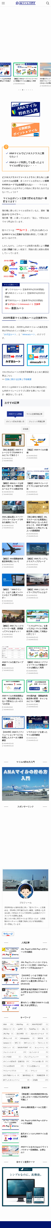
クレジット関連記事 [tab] (37, 421)
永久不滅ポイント (11, 1075)
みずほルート (10, 334)
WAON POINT (24, 1048)
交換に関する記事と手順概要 (18, 379)
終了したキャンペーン (16, 1080)
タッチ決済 (12, 1057)
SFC (17, 1043)
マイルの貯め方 (13, 1066)
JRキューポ (10, 1038)
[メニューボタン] (3, 3)
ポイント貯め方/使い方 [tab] (15, 421)
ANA (8, 1024)
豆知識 (40, 1080)
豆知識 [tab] (25, 429)
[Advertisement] (25, 33)
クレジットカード (14, 1052)
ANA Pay (22, 1024)
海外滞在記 (28, 1075)
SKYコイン (29, 1043)
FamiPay (34, 1029)
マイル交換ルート (37, 1066)
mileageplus (27, 1038)
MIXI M (43, 1038)
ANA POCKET (40, 1024)
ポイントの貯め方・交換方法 (16, 1061)
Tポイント (43, 1043)
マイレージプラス (15, 1071)
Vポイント (8, 1048)
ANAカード (9, 1029)
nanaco (7, 1043)
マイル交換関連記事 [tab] (34, 414)
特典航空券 (42, 1075)
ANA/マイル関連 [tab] (15, 414)
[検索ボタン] (47, 3)
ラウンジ (39, 1071)
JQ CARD (21, 1034)
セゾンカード (38, 1052)
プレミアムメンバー (36, 1057)
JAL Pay (8, 1034)
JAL (45, 1029)
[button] (18, 89)
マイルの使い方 (40, 1061)
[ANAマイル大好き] (25, 3)
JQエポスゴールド (39, 1034)
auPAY (22, 1029)
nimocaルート (28, 334)
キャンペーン (41, 1048)
